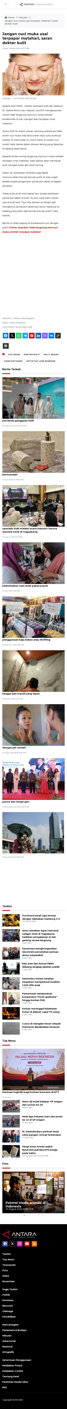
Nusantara (8, 1281)
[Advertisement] (33, 271)
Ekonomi (7, 1305)
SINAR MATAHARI (13, 361)
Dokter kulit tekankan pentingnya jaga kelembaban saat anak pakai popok (26, 584)
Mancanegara (10, 1324)
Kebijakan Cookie (12, 1371)
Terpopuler (9, 1265)
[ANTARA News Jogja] (36, 4)
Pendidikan (9, 1316)
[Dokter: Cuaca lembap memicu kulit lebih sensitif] (33, 832)
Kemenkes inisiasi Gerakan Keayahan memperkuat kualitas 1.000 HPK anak (41, 982)
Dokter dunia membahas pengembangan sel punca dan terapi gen (30, 800)
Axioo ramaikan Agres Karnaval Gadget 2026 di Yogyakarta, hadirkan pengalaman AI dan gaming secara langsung (40, 935)
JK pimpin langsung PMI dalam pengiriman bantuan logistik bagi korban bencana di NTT (30, 1090)
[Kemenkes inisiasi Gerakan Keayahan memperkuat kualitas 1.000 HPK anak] (11, 983)
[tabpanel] (33, 1192)
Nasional (7, 1346)
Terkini (7, 906)
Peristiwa (7, 1300)
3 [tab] (33, 1215)
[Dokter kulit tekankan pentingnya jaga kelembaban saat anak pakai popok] (33, 562)
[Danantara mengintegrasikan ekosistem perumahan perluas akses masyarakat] (11, 953)
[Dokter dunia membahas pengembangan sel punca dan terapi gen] (33, 778)
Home (11, 17)
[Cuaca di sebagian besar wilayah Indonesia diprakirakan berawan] (11, 1028)
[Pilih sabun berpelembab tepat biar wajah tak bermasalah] (33, 451)
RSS (4, 1387)
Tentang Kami (10, 1376)
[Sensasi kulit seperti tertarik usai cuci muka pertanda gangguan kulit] (33, 397)
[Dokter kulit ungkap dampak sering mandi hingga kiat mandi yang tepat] (33, 670)
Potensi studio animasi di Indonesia (25, 1204)
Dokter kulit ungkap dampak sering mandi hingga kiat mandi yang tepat (29, 692)
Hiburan (23, 17)
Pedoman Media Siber (15, 1382)
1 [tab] (24, 1215)
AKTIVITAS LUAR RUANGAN (40, 361)
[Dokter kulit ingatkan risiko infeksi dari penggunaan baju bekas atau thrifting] (33, 616)
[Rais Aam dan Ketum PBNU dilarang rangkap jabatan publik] (11, 968)
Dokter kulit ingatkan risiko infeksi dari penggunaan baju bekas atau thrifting (26, 638)
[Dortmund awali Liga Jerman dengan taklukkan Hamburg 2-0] (11, 920)
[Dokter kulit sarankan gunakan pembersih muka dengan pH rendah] (33, 724)
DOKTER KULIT (32, 354)
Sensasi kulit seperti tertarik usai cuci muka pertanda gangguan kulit (29, 419)
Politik (6, 1294)
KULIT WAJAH (51, 354)
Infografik (8, 1352)
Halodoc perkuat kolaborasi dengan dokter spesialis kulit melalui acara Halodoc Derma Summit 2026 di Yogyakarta (29, 528)
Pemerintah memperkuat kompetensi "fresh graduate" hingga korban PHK (39, 997)
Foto (5, 1163)
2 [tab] (28, 1215)
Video (5, 1276)
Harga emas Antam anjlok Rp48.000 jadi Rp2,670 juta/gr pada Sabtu (39, 1150)
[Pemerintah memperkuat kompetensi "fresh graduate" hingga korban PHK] (11, 998)
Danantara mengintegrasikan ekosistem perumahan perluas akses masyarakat (40, 952)
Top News (9, 1040)
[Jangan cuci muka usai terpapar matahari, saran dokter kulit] (33, 1069)
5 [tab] (42, 1215)
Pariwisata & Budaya (14, 1330)
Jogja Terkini (9, 1289)
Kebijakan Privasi (12, 1365)
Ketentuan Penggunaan (16, 1360)
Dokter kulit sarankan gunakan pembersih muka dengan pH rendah (32, 746)
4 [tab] (38, 1215)
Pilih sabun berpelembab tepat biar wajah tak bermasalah (31, 473)
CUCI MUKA (14, 354)
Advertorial (9, 1341)
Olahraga (7, 1311)
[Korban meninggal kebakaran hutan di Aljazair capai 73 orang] (11, 1013)
